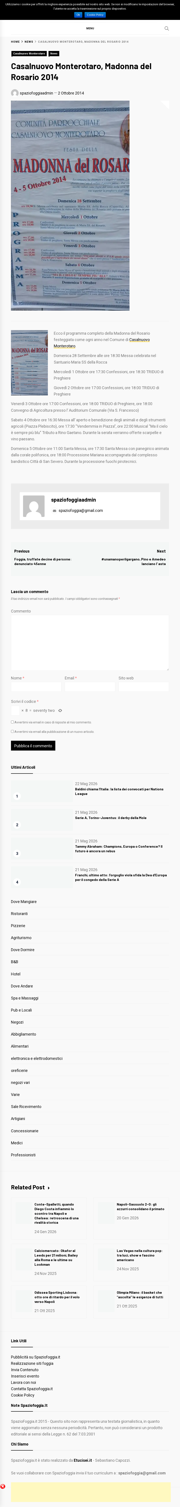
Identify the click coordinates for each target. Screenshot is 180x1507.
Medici (17, 1143)
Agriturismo (21, 937)
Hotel (15, 974)
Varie (15, 1094)
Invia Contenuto (24, 1369)
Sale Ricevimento (26, 1106)
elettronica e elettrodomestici (37, 1058)
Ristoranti (19, 913)
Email (71, 678)
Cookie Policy (22, 1395)
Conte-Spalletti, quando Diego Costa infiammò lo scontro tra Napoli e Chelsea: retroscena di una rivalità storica (56, 1213)
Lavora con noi (23, 1382)
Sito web (126, 678)
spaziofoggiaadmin (36, 93)
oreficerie (19, 1070)
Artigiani (18, 1118)
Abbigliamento (23, 1034)
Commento (21, 611)
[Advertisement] (91, 1492)
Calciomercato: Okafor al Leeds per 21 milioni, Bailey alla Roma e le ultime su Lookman (56, 1257)
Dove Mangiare (24, 901)
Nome (17, 678)
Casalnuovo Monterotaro (29, 53)
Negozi (17, 1022)
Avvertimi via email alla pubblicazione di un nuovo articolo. (54, 731)
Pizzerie (18, 925)
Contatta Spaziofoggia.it (32, 1388)
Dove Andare (22, 986)
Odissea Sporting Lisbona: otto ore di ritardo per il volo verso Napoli (57, 1297)
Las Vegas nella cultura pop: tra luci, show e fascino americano (140, 1255)
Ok (78, 14)
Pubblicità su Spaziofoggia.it (35, 1357)
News (54, 53)
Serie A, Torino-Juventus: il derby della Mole (111, 818)
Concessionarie (24, 1131)
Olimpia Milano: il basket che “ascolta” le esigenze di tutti (140, 1294)
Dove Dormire (22, 949)
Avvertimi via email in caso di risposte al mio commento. (53, 722)
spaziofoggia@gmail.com (80, 510)
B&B (14, 961)
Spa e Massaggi (24, 998)
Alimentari (20, 1046)
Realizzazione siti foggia (32, 1363)
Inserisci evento (25, 1376)
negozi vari (20, 1082)
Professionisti (23, 1155)
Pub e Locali (21, 1010)
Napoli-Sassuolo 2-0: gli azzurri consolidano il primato (140, 1206)
